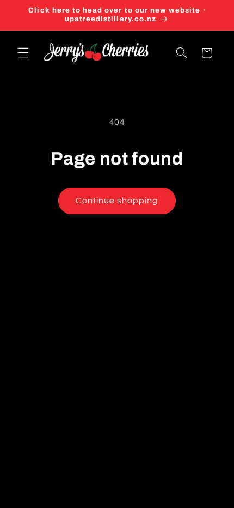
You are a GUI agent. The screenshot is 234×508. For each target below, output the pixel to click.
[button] (22, 52)
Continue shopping (117, 200)
